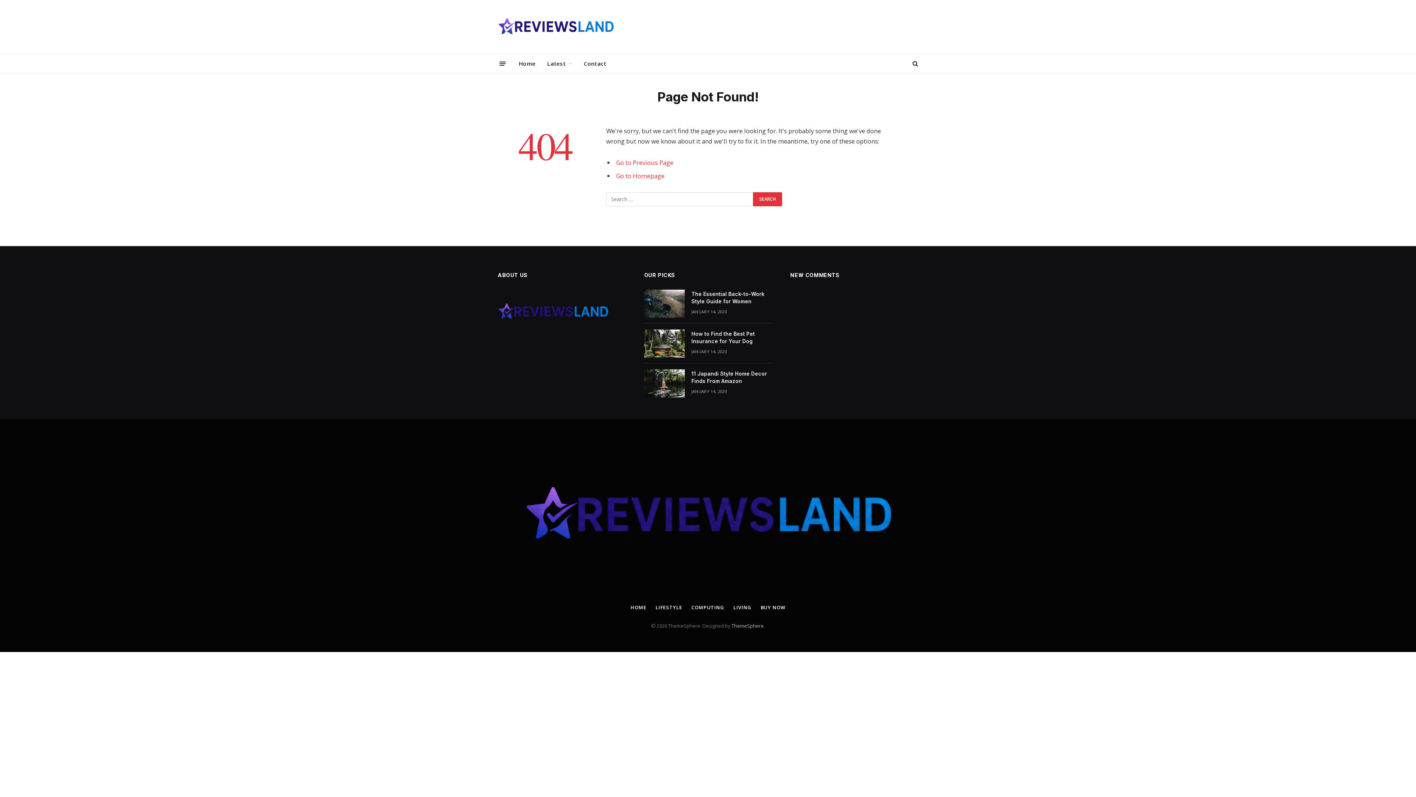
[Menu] (503, 63)
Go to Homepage (640, 176)
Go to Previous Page (644, 162)
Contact (595, 63)
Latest (556, 63)
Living (742, 607)
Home (527, 63)
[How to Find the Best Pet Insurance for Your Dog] (664, 344)
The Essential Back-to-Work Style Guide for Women (727, 297)
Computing (707, 607)
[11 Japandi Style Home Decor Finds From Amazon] (664, 383)
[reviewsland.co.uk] (556, 27)
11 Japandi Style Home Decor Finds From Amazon (729, 377)
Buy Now (773, 607)
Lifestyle (669, 607)
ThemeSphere (748, 625)
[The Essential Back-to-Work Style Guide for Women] (664, 304)
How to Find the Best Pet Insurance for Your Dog (723, 337)
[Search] (914, 63)
